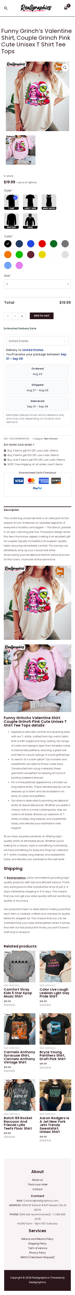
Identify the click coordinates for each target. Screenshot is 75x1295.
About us (37, 1180)
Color (8, 236)
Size (7, 276)
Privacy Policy (37, 1252)
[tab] (37, 510)
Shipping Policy (37, 1243)
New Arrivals (51, 438)
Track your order (38, 1184)
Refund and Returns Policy (37, 1239)
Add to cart (41, 315)
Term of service (37, 1248)
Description (11, 510)
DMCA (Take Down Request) (38, 1257)
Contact (37, 1189)
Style (8, 191)
